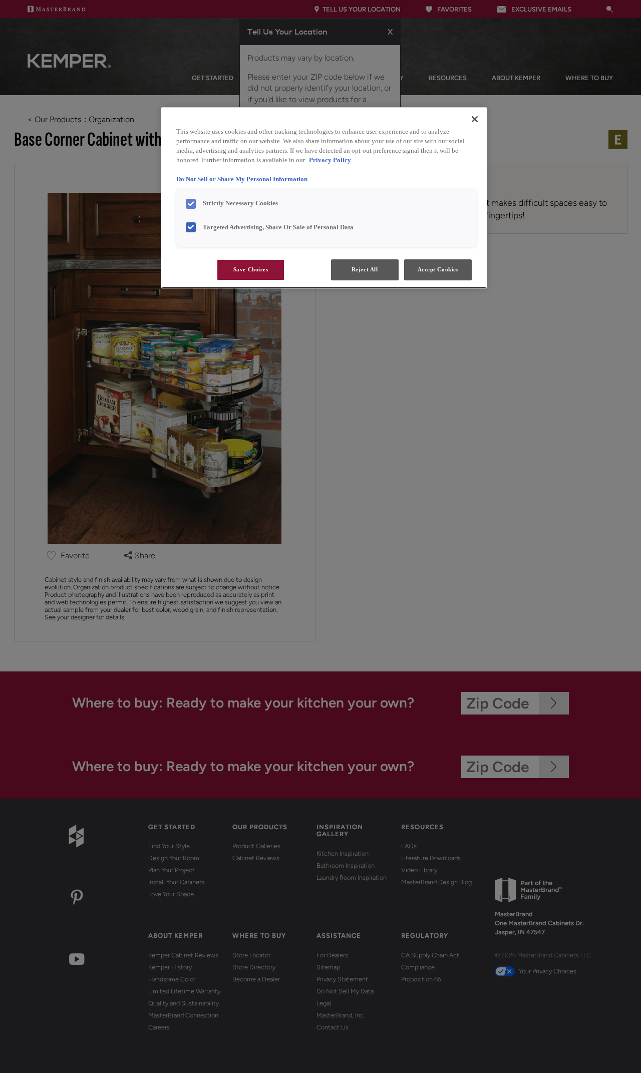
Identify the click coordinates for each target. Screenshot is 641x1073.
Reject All (365, 269)
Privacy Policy (330, 160)
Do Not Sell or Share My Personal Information (241, 179)
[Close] (475, 119)
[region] (324, 197)
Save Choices (250, 269)
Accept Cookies (438, 269)
